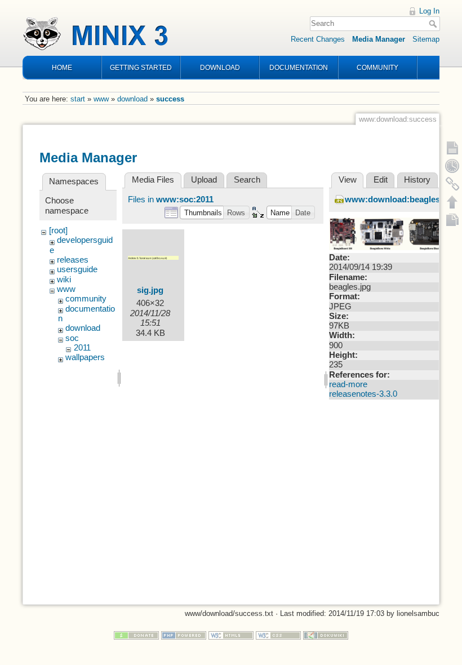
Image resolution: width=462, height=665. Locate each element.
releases (72, 259)
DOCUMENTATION (298, 68)
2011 (82, 347)
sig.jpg (150, 290)
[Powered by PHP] (183, 635)
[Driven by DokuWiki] (325, 635)
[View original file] (391, 233)
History (417, 179)
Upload (204, 179)
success (170, 99)
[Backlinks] (452, 184)
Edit (381, 179)
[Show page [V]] (452, 148)
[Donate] (136, 635)
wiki (64, 279)
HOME (62, 68)
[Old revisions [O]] (452, 166)
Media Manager (378, 39)
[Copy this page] (452, 220)
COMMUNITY (377, 68)
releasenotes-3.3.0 (363, 393)
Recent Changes (318, 39)
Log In (429, 11)
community (85, 298)
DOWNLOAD (220, 68)
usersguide (77, 269)
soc (72, 338)
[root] (58, 230)
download (132, 99)
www (101, 99)
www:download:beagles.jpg (400, 199)
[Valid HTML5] (231, 635)
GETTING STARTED (141, 68)
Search (434, 24)
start (77, 99)
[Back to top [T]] (452, 202)
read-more (348, 384)
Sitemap (425, 39)
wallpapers (85, 357)
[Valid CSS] (278, 635)
